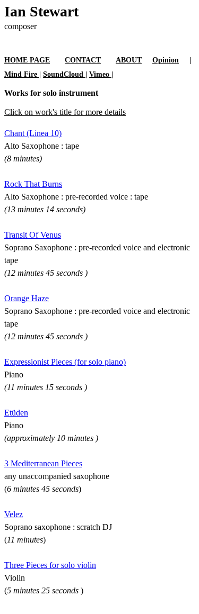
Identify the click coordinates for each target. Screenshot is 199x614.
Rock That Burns (33, 183)
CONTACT (83, 60)
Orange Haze (26, 298)
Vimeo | (101, 74)
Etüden (16, 412)
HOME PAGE (27, 60)
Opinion (165, 60)
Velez (13, 514)
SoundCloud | (65, 74)
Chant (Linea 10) (33, 133)
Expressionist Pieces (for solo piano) (65, 361)
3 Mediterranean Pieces (43, 463)
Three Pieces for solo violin (50, 565)
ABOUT (129, 60)
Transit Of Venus (32, 234)
